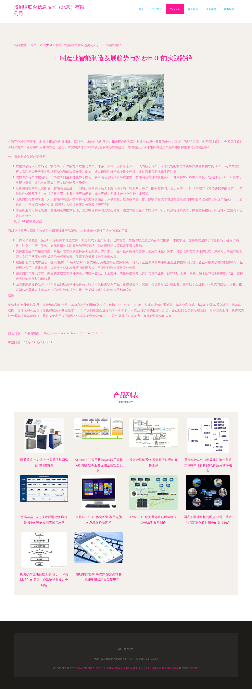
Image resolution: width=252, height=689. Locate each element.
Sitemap (194, 668)
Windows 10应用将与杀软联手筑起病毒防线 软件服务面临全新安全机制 (98, 465)
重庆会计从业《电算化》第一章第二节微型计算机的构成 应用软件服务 (208, 465)
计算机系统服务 (112, 668)
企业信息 (211, 9)
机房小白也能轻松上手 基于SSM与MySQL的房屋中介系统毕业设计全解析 (44, 579)
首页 (141, 9)
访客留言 (229, 9)
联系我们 (193, 9)
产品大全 (175, 9)
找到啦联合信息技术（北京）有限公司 (141, 668)
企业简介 (157, 9)
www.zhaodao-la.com (90, 668)
